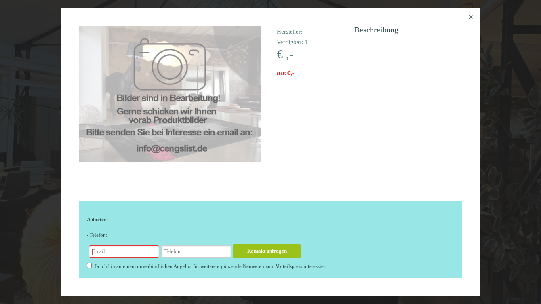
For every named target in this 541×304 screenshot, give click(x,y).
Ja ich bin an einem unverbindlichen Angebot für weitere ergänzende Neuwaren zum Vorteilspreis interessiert (211, 266)
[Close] (471, 17)
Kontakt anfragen (267, 251)
